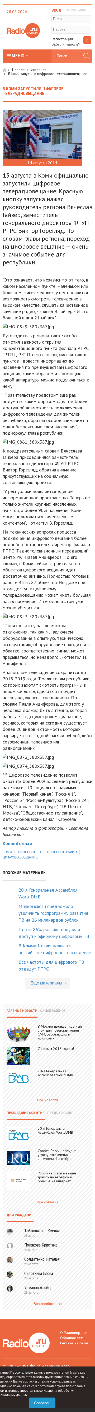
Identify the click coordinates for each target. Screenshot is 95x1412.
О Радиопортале (73, 1332)
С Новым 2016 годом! (56, 1048)
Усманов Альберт (39, 1287)
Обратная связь (72, 1337)
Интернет (38, 69)
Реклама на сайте (74, 1343)
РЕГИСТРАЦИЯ (76, 10)
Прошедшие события (26, 1113)
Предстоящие (59, 1113)
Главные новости (22, 1011)
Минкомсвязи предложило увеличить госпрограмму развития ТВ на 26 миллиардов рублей (53, 913)
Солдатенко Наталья (42, 1259)
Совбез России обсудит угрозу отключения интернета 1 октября (57, 1154)
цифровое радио (62, 852)
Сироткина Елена (38, 1273)
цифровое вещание (20, 857)
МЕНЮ (18, 55)
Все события (48, 1202)
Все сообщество (48, 1304)
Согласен (42, 1403)
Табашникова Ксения (42, 1230)
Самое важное (52, 1011)
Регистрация (62, 39)
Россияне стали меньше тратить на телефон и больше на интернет (57, 1177)
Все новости (47, 1100)
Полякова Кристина (41, 1245)
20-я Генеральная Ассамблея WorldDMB (55, 1073)
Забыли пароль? (65, 44)
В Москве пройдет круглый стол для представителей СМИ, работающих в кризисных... (60, 1032)
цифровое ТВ (29, 852)
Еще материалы (46, 983)
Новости (18, 69)
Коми (7, 852)
